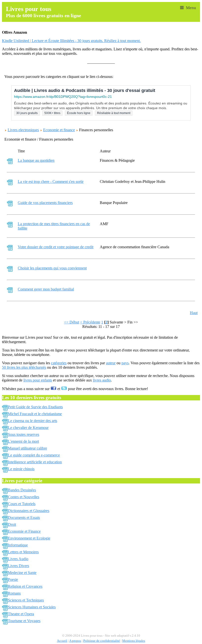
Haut (194, 313)
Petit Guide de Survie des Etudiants (35, 407)
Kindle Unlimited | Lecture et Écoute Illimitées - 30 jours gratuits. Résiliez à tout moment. (71, 41)
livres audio (102, 380)
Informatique (18, 545)
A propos (75, 641)
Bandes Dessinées (22, 490)
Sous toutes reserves (23, 434)
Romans (14, 593)
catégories (59, 363)
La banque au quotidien (36, 160)
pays (125, 363)
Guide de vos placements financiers (45, 203)
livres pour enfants (37, 380)
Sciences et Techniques (26, 600)
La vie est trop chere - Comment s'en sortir (51, 181)
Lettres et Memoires (23, 552)
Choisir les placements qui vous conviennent (52, 268)
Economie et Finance (24, 531)
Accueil (62, 641)
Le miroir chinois (21, 469)
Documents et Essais (24, 517)
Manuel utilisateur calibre (27, 448)
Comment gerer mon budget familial (46, 289)
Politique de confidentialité (101, 641)
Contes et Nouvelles (23, 497)
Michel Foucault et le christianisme (35, 414)
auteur (111, 363)
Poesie (13, 579)
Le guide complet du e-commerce (34, 455)
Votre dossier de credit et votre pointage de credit (55, 247)
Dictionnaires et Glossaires (28, 511)
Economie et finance (59, 130)
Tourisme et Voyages (24, 621)
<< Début (71, 322)
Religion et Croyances (25, 586)
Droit (12, 524)
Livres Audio (18, 559)
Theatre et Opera (21, 614)
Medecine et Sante (22, 573)
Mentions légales (133, 641)
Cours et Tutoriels (21, 504)
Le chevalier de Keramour (28, 427)
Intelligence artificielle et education (35, 462)
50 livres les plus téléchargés (24, 367)
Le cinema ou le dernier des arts (32, 421)
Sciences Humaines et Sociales (32, 607)
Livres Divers (18, 566)
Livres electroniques (23, 130)
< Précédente (90, 322)
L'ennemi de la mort (23, 441)
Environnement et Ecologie (29, 538)
